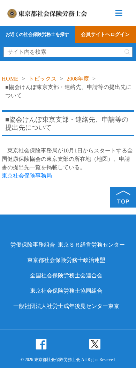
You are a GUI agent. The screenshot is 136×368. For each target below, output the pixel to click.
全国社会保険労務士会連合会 (66, 275)
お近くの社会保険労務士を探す (37, 34)
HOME (10, 79)
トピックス (42, 79)
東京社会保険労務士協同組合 (66, 291)
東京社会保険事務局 (27, 176)
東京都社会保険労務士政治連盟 (66, 260)
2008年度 (78, 79)
